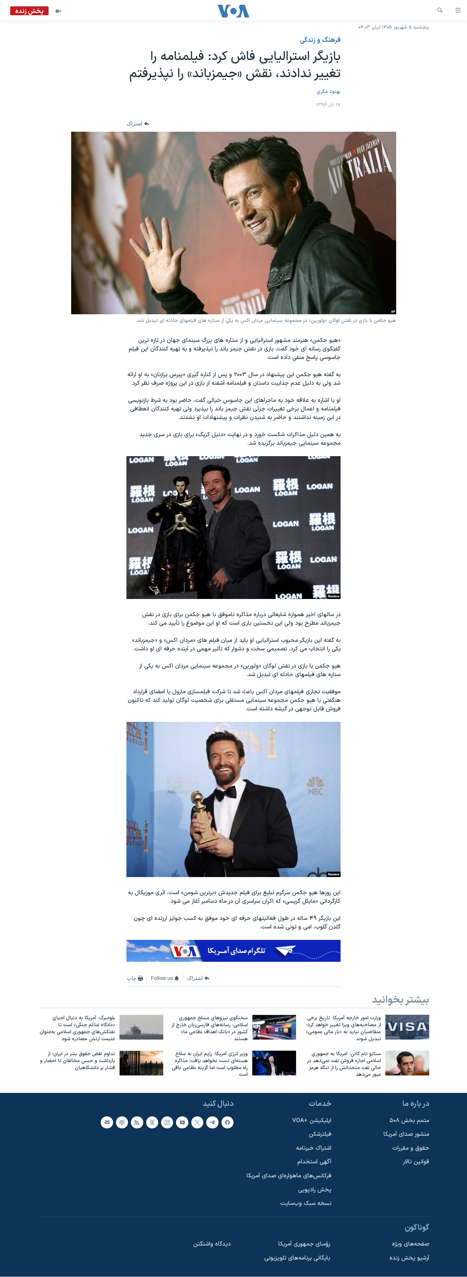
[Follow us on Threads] (152, 1122)
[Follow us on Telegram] (212, 1122)
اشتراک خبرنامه (313, 1148)
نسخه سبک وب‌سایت (305, 1203)
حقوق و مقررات (410, 1148)
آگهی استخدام (314, 1162)
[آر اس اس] (137, 1122)
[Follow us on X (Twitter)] (197, 1122)
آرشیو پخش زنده (409, 1258)
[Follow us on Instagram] (167, 1122)
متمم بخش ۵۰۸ (409, 1120)
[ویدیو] (58, 11)
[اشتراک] (107, 1122)
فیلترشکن (320, 1134)
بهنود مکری (329, 92)
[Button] (138, 123)
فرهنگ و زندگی (320, 40)
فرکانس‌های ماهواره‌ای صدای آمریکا (289, 1176)
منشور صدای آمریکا (406, 1134)
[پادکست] (122, 1122)
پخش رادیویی (314, 1190)
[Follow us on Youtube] (182, 1122)
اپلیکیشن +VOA (311, 1120)
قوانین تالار (416, 1162)
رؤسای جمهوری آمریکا (304, 1244)
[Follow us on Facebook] (227, 1122)
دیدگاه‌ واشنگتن (212, 1244)
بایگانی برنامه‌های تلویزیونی (297, 1258)
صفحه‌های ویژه (410, 1244)
